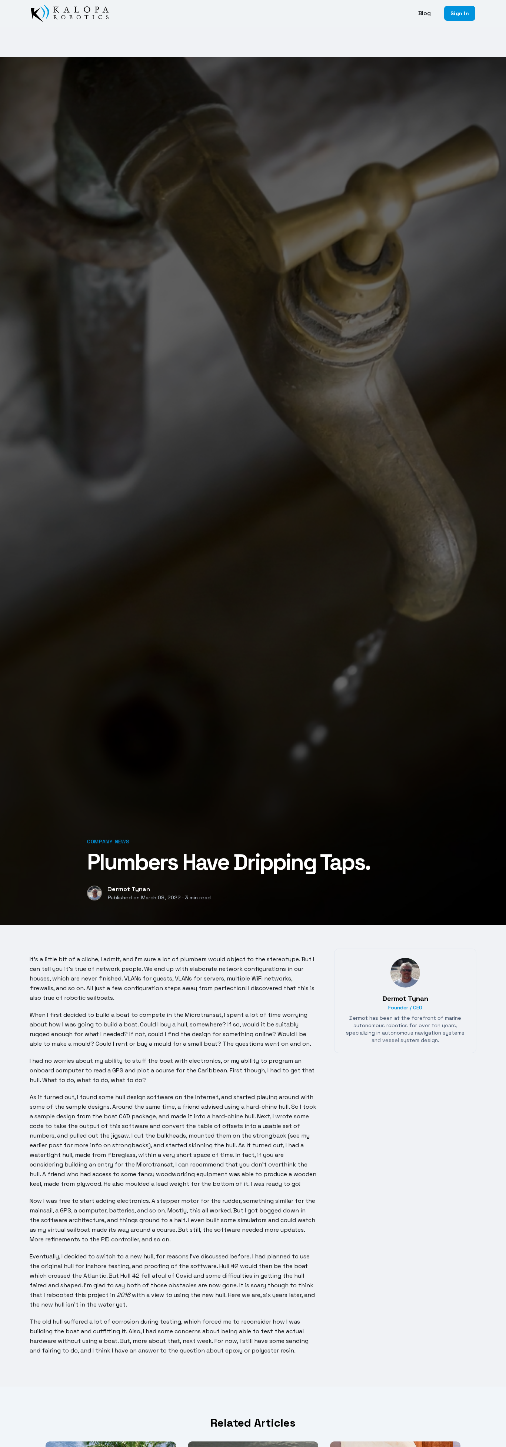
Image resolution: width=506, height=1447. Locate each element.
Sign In (459, 13)
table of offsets (220, 1126)
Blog (424, 13)
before (240, 1256)
